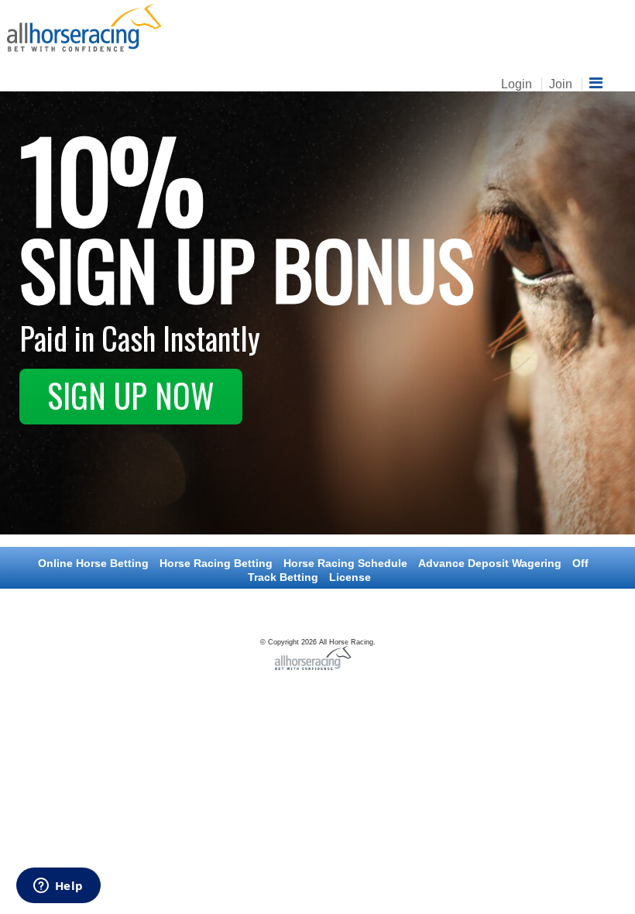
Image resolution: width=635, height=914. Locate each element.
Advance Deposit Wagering (489, 563)
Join (560, 84)
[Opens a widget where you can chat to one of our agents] (58, 887)
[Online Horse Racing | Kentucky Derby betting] (84, 26)
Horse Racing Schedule (345, 563)
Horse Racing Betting (216, 563)
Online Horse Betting (93, 563)
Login (516, 84)
